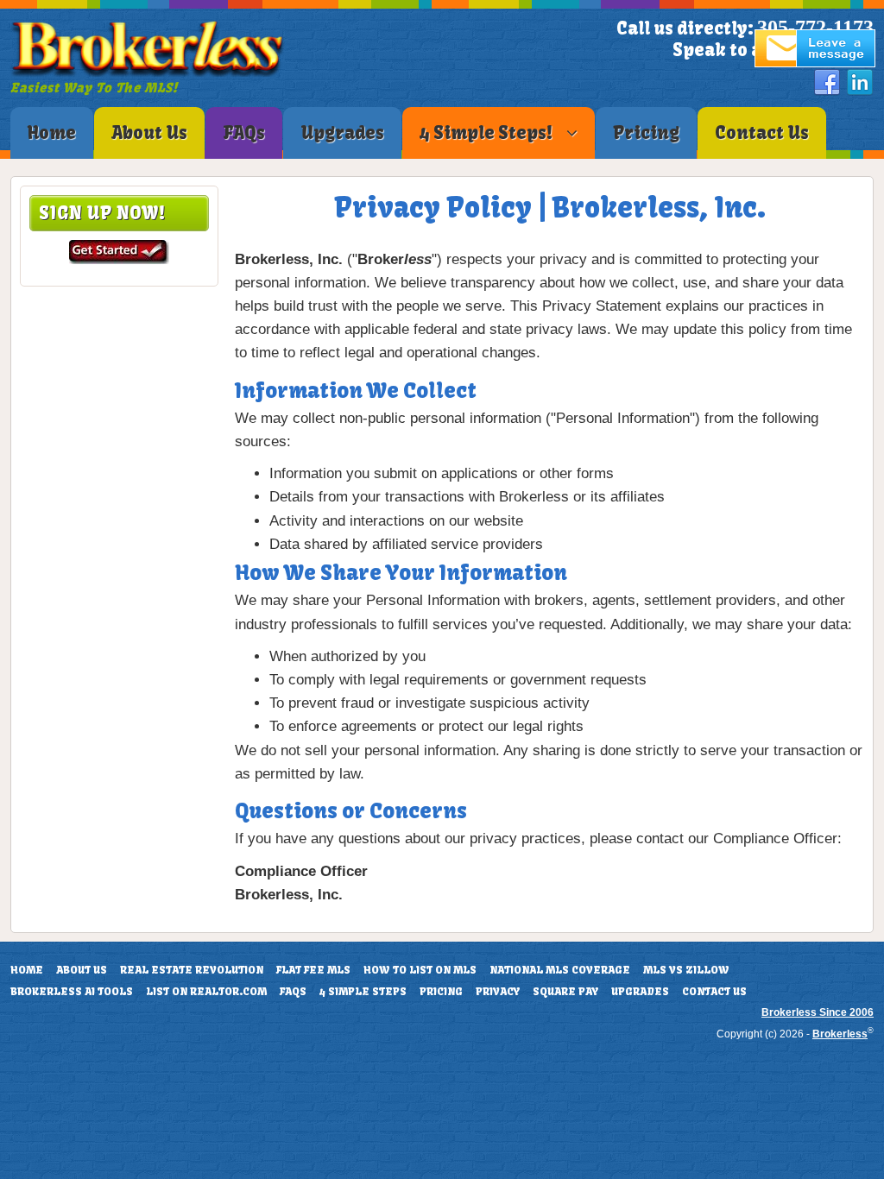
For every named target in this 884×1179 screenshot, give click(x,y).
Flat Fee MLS (313, 970)
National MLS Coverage (559, 970)
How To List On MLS (420, 970)
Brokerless (840, 1034)
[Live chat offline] (815, 63)
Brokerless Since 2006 (817, 1012)
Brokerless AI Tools (71, 992)
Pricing (441, 992)
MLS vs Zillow (686, 970)
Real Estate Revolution (191, 970)
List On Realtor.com (206, 992)
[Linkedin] (860, 83)
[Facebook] (827, 83)
